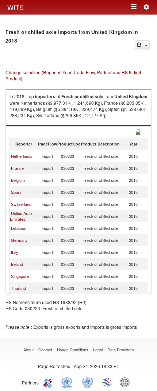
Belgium (18, 180)
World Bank (126, 382)
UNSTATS (87, 382)
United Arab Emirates (21, 216)
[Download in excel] (139, 131)
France (17, 168)
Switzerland (21, 204)
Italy (14, 252)
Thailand (18, 288)
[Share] (142, 44)
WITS (15, 7)
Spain (16, 192)
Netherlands (21, 156)
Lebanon (18, 228)
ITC (49, 382)
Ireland (17, 264)
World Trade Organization (107, 382)
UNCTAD (68, 382)
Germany (19, 240)
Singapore (20, 276)
